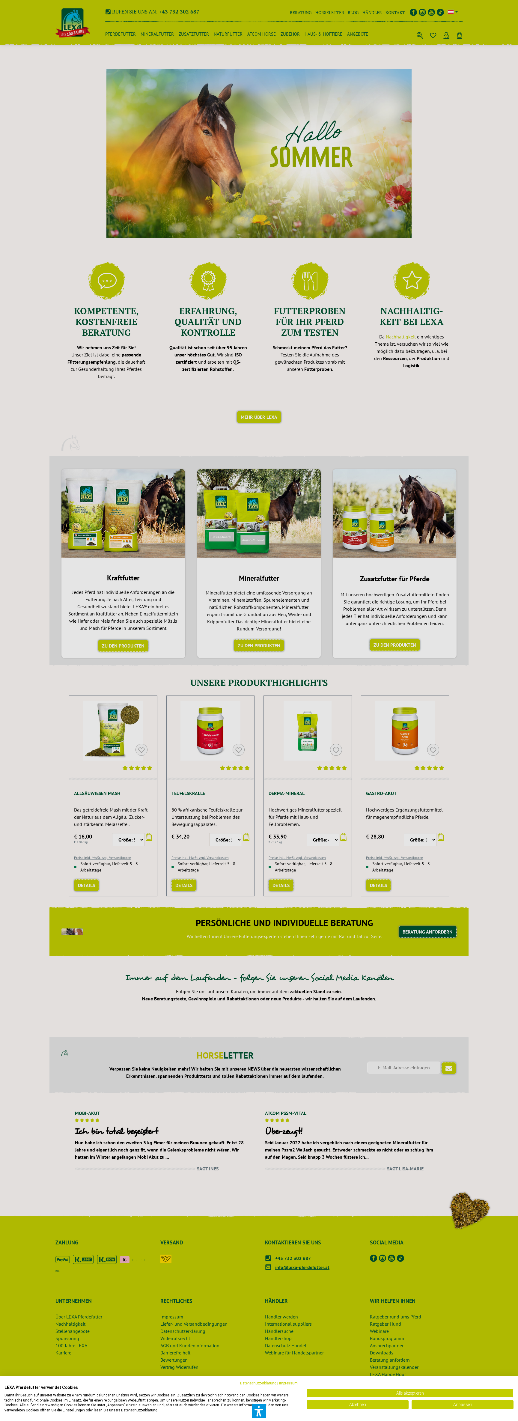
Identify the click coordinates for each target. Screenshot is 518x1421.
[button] (259, 1411)
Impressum (288, 1383)
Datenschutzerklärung (258, 1383)
